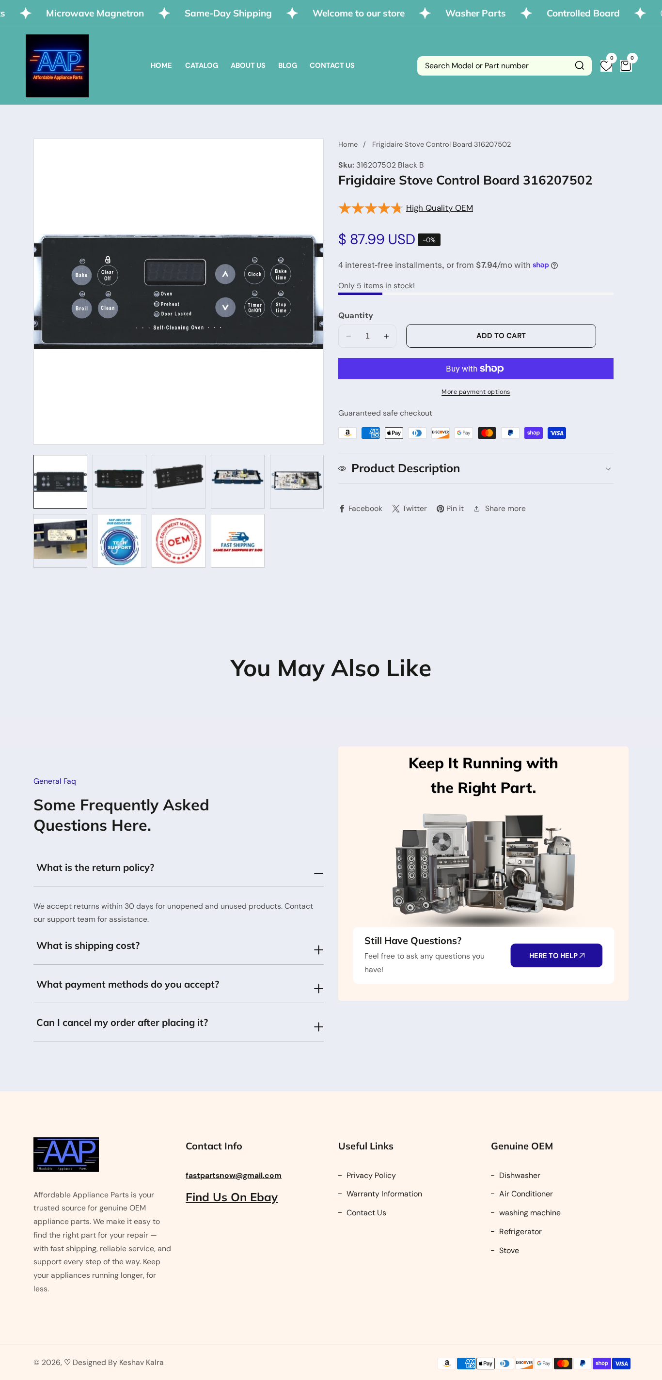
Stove (508, 1250)
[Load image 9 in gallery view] (238, 541)
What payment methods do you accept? (127, 984)
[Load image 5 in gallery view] (297, 482)
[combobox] (504, 66)
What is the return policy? (95, 867)
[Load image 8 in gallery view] (178, 541)
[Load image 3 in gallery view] (178, 482)
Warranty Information (383, 1194)
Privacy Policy (370, 1175)
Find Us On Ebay (232, 1197)
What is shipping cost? (88, 945)
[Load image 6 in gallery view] (60, 541)
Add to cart (501, 336)
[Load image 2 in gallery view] (119, 482)
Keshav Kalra (141, 1362)
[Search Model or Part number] (579, 66)
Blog (287, 65)
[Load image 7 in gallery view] (119, 541)
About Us (248, 65)
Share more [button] (505, 508)
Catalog (201, 65)
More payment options (475, 392)
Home (161, 65)
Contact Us (332, 65)
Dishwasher (518, 1175)
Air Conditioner (525, 1194)
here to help (554, 956)
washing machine (529, 1213)
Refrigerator (519, 1231)
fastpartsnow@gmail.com (234, 1175)
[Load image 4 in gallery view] (238, 482)
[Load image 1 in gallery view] (60, 482)
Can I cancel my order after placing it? (122, 1022)
